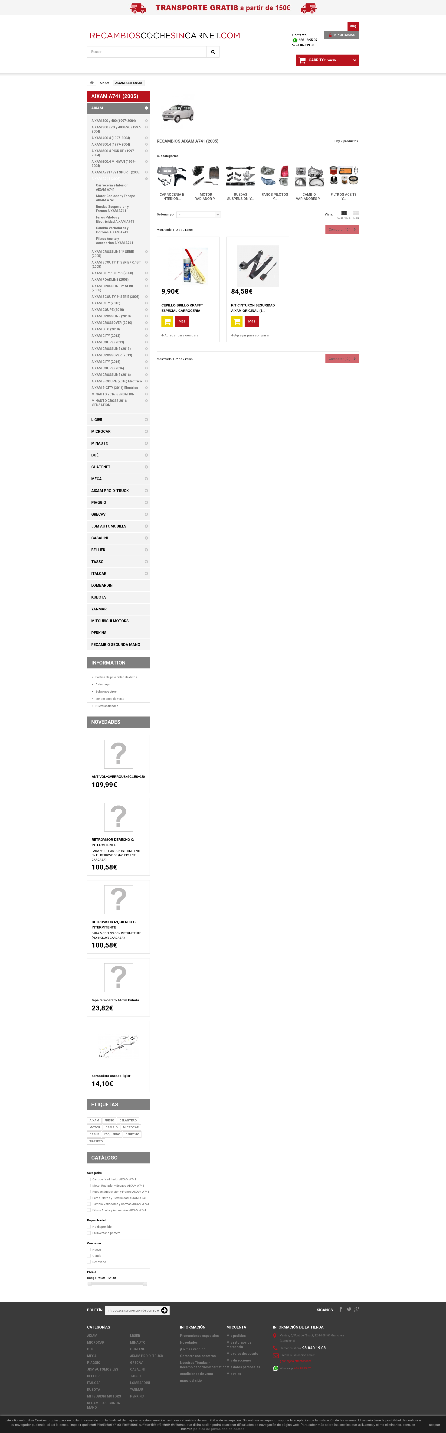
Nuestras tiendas (106, 706)
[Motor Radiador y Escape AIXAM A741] (206, 176)
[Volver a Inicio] (91, 82)
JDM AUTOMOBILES (102, 1369)
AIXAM (104, 83)
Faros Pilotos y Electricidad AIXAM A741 (119, 1198)
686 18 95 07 (307, 40)
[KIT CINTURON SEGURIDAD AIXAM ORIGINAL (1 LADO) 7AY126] (258, 262)
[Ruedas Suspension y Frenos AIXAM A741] (240, 176)
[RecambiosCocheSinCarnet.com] (165, 35)
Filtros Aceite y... (343, 196)
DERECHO (132, 1134)
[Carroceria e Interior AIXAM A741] (172, 176)
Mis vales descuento (242, 1353)
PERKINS (137, 1396)
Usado (97, 1255)
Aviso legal (102, 684)
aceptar (434, 1424)
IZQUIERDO (112, 1134)
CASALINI (137, 1369)
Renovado (99, 1262)
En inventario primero (106, 1233)
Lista (356, 217)
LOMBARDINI (140, 1383)
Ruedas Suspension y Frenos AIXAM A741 (120, 1191)
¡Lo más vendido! (193, 1349)
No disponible (102, 1226)
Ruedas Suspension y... (240, 196)
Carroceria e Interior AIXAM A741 (114, 1179)
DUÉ (90, 1349)
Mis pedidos (236, 1336)
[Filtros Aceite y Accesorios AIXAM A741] (343, 176)
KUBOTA (93, 1389)
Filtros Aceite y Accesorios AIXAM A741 (119, 1210)
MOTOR (94, 1127)
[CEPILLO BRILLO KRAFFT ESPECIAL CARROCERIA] (188, 262)
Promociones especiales (199, 1336)
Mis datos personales (243, 1367)
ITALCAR (94, 1383)
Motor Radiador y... (206, 196)
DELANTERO (128, 1120)
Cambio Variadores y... (309, 196)
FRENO (109, 1120)
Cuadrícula (344, 217)
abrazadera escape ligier (111, 1076)
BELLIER (93, 1376)
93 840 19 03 (304, 45)
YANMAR (136, 1389)
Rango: (92, 1278)
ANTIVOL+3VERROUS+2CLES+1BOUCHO (124, 776)
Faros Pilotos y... (275, 196)
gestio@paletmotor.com (295, 1361)
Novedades (105, 722)
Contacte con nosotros (198, 1356)
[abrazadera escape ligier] (118, 1047)
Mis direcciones (239, 1360)
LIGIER (135, 1336)
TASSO (135, 1376)
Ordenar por (166, 214)
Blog (353, 26)
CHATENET (138, 1349)
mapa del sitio (191, 1380)
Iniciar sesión (344, 35)
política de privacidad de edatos (218, 1429)
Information (108, 663)
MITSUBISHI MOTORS (104, 1396)
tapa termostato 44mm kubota (115, 1000)
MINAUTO (137, 1342)
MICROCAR (131, 1127)
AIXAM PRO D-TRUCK (146, 1356)
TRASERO (96, 1141)
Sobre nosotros (106, 691)
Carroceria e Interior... (172, 196)
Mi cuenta (236, 1327)
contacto (299, 35)
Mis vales (233, 1374)
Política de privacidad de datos (116, 677)
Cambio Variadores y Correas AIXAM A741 (120, 1204)
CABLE (94, 1134)
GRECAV (136, 1363)
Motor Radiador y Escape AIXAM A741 (118, 1185)
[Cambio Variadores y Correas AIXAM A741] (309, 176)
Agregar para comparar (182, 335)
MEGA (91, 1356)
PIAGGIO (93, 1363)
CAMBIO (111, 1127)
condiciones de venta (109, 698)
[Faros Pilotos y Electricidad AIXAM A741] (275, 176)
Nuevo (96, 1249)
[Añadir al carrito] (167, 321)
